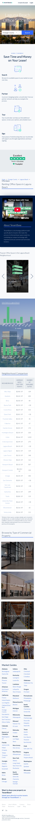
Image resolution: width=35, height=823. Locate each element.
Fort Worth (27, 737)
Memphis (26, 723)
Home (3, 179)
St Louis (15, 726)
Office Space (17, 555)
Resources (11, 806)
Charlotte (16, 779)
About (4, 804)
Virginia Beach (28, 757)
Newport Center (7, 470)
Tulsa (25, 685)
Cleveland (27, 674)
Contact (22, 804)
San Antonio (27, 742)
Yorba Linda (7, 512)
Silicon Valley (6, 722)
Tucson (4, 683)
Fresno (4, 698)
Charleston (27, 709)
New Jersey (16, 748)
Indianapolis (16, 671)
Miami (4, 747)
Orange (7, 476)
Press (29, 804)
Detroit (15, 711)
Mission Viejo (7, 460)
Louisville (16, 680)
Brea (7, 400)
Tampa (4, 753)
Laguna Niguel (7, 451)
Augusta (4, 766)
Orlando (4, 750)
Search (27, 33)
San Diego (5, 717)
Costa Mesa (7, 410)
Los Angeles (5, 703)
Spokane (26, 766)
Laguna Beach (24, 179)
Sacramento (5, 714)
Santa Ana (7, 492)
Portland (26, 692)
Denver (4, 728)
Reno (14, 741)
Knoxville (27, 720)
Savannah (5, 769)
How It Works (12, 804)
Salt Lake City (28, 748)
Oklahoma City (28, 683)
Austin (26, 732)
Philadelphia (27, 698)
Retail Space (17, 585)
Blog (24, 806)
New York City (17, 766)
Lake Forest (7, 455)
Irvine (7, 437)
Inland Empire (6, 700)
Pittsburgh (27, 701)
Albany (15, 760)
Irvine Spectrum (7, 442)
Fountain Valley (7, 419)
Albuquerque (17, 754)
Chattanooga (28, 718)
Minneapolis (16, 717)
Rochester (16, 768)
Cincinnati (27, 671)
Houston (26, 739)
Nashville (26, 725)
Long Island (16, 763)
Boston (15, 704)
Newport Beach (7, 464)
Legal (18, 806)
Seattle (26, 764)
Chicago (4, 781)
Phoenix (4, 680)
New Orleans (17, 692)
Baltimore (16, 698)
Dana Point (7, 414)
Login (31, 2)
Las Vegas (16, 739)
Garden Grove (7, 428)
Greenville (27, 711)
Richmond (27, 755)
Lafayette (16, 689)
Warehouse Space (17, 615)
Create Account (23, 2)
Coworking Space (18, 645)
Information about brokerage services (14, 818)
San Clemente (7, 480)
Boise (3, 775)
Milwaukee (27, 773)
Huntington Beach (7, 432)
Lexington (16, 678)
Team (3, 806)
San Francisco (6, 719)
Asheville (15, 776)
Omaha (15, 732)
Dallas (26, 734)
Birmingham (5, 671)
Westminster (7, 508)
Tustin (7, 496)
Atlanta (4, 763)
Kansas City (16, 723)
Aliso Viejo (7, 391)
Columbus (27, 676)
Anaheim (7, 396)
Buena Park (7, 405)
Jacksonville (5, 745)
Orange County (13, 179)
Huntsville (5, 674)
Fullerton (7, 423)
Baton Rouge (17, 687)
